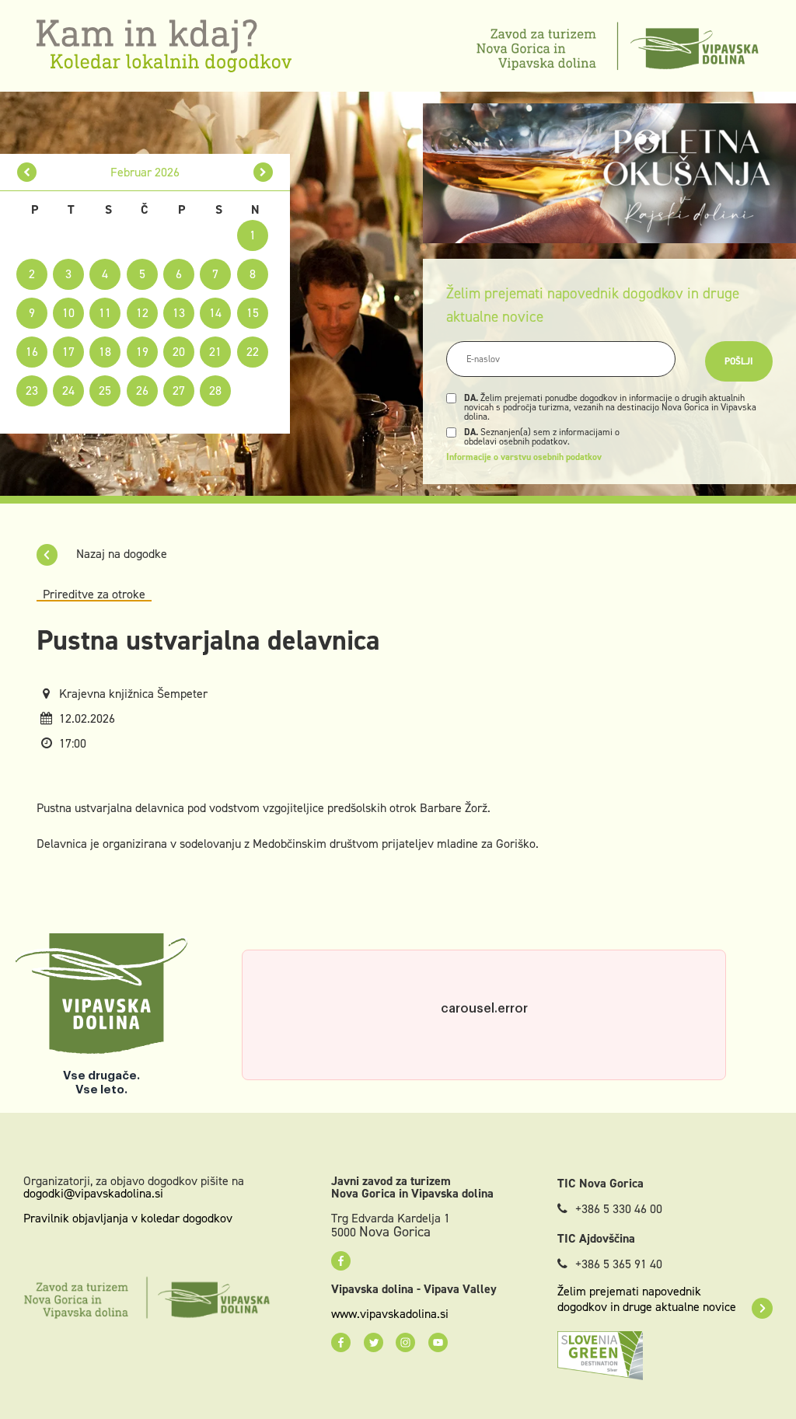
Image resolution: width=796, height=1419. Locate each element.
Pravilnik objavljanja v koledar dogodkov (127, 1218)
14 (215, 313)
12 (142, 313)
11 (105, 313)
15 (252, 313)
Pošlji (738, 361)
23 (32, 390)
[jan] (27, 172)
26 (142, 390)
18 (105, 351)
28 (215, 390)
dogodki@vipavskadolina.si (93, 1193)
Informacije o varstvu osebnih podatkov (524, 457)
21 (215, 351)
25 (105, 390)
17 (68, 351)
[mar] (263, 172)
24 (68, 390)
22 (252, 351)
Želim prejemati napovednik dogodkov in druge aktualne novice (646, 1299)
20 (179, 351)
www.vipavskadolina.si (390, 1314)
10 (68, 313)
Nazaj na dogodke (120, 554)
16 (32, 351)
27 (179, 390)
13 (179, 313)
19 (142, 351)
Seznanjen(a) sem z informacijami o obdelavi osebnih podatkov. (542, 436)
